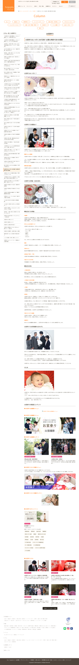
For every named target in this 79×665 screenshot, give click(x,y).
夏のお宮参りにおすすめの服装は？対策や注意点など (12, 166)
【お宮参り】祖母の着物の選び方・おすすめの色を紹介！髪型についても (12, 100)
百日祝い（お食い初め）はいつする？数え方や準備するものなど (12, 53)
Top (7, 660)
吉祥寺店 (11, 625)
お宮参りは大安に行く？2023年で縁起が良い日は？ (12, 127)
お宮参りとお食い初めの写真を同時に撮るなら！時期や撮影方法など (12, 61)
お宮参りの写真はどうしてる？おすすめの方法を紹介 (12, 104)
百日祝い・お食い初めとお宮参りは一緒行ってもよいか (12, 212)
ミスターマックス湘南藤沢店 (9, 627)
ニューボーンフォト (30, 640)
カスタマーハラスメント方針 (59, 660)
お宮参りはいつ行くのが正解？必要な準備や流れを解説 (12, 170)
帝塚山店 (34, 629)
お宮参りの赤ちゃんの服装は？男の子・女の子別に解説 (12, 158)
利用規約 (32, 660)
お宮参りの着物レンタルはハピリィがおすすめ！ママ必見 (12, 208)
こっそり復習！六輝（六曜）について (11, 237)
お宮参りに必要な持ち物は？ (9, 224)
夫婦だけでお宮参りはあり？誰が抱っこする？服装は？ (12, 57)
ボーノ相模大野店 (52, 625)
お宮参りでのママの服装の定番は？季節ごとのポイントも (12, 173)
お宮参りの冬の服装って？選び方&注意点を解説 (11, 142)
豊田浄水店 (24, 629)
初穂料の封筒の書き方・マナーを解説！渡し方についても (12, 80)
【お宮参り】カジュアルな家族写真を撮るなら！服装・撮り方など (12, 146)
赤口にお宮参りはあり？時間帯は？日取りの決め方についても (12, 73)
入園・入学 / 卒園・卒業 (42, 618)
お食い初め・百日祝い (21, 618)
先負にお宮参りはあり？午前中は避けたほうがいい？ (12, 119)
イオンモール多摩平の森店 (28, 625)
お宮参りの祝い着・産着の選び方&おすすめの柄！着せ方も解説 (11, 139)
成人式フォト (18, 620)
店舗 (5, 623)
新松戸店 (26, 627)
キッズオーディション (8, 634)
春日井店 (29, 629)
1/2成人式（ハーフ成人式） (9, 620)
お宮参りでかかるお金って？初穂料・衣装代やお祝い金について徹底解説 (12, 92)
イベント (6, 632)
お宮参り (34, 11)
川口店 (43, 627)
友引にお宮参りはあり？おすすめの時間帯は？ (12, 123)
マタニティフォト (26, 620)
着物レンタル (7, 650)
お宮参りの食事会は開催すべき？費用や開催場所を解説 (12, 193)
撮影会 (15, 634)
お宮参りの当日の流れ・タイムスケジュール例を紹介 (12, 216)
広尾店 (15, 625)
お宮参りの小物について (9, 219)
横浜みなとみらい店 (43, 625)
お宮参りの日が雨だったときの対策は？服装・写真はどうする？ (12, 181)
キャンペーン (29, 6)
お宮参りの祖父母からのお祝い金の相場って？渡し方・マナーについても (12, 88)
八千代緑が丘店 (33, 627)
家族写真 (32, 620)
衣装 (35, 6)
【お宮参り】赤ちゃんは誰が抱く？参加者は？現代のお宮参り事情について (12, 177)
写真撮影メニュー (8, 616)
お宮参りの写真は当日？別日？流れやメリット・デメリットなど (12, 162)
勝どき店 (20, 625)
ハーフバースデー (30, 618)
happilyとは (12, 660)
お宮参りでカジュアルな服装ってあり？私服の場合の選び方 (11, 131)
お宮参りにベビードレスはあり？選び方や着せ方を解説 (12, 197)
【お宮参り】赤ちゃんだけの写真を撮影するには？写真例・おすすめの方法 (12, 84)
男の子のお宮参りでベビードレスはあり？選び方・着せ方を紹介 (11, 69)
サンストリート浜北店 (16, 629)
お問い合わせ (37, 660)
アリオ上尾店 (52, 627)
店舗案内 (47, 6)
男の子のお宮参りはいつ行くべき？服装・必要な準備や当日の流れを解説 (11, 96)
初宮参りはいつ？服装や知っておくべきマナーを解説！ (12, 77)
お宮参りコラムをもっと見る (50, 608)
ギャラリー (54, 6)
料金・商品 (41, 6)
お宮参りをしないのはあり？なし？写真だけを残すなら (12, 65)
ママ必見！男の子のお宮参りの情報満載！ (11, 201)
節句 (35, 618)
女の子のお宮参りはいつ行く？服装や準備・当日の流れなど (12, 49)
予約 (65, 2)
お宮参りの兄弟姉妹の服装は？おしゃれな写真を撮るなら (12, 108)
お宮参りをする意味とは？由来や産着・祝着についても (12, 115)
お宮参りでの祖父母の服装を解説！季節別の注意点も (12, 154)
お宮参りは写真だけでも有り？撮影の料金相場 (12, 185)
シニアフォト (38, 620)
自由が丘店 (6, 625)
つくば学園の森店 (7, 629)
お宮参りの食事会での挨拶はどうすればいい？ (12, 189)
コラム (30, 11)
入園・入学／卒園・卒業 (51, 640)
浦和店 (47, 627)
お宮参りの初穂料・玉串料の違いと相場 (12, 231)
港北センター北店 (20, 627)
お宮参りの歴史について (9, 222)
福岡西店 (39, 629)
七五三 (5, 618)
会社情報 (17, 660)
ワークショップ (21, 634)
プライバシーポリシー (25, 660)
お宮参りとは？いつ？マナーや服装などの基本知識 (12, 241)
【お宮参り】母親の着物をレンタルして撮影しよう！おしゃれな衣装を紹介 (12, 40)
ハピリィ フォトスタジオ (24, 11)
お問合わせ (72, 2)
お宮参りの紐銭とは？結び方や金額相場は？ (12, 135)
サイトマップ (68, 660)
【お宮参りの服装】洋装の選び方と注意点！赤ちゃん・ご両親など (12, 111)
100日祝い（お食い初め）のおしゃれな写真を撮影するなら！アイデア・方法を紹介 (12, 45)
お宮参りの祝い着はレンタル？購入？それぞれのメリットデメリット (12, 150)
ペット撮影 (44, 620)
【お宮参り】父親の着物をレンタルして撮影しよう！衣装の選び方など (12, 36)
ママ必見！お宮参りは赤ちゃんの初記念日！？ (12, 204)
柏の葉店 (38, 627)
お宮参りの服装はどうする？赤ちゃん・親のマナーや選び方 (12, 228)
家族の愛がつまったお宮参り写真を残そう (12, 234)
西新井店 (36, 625)
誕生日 (9, 618)
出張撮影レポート (8, 645)
